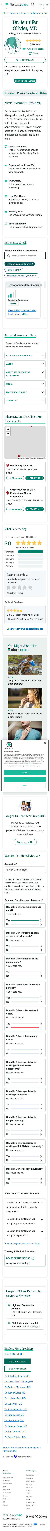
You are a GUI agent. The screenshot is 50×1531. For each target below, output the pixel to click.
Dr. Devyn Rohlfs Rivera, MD (18, 1381)
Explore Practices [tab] (17, 1368)
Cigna (9, 384)
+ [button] (8, 429)
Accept (25, 779)
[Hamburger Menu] (7, 4)
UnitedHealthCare (16, 392)
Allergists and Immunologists (33, 13)
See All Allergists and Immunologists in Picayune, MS (22, 1449)
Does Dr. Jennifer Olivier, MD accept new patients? (21, 1233)
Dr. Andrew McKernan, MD (17, 1387)
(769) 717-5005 (36, 477)
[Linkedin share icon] (36, 1517)
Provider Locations (27, 93)
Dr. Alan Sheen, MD (14, 1420)
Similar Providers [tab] (17, 1361)
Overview (9, 93)
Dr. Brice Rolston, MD (15, 1437)
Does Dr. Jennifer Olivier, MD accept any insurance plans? (21, 1221)
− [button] (8, 433)
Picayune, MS (26, 59)
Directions (16, 478)
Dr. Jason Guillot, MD (14, 1392)
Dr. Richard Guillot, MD (15, 1409)
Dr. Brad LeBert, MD (14, 1414)
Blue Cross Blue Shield (19, 355)
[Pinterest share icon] (45, 1517)
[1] (8, 587)
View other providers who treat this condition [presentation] (22, 312)
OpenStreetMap (31, 458)
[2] (13, 587)
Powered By (8, 1456)
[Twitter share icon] (41, 1517)
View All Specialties (14, 1354)
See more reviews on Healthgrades (25, 628)
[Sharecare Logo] (19, 4)
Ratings (44, 93)
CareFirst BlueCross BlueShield (18, 374)
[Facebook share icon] (28, 1517)
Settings (25, 785)
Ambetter (11, 400)
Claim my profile (25, 842)
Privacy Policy (27, 763)
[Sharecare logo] (25, 1515)
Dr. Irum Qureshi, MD (14, 1431)
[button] (41, 900)
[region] (25, 765)
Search (33, 4)
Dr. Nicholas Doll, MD (15, 1398)
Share (35, 53)
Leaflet (20, 458)
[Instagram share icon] (32, 1517)
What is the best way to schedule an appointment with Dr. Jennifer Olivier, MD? (23, 1207)
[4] (25, 587)
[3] (19, 587)
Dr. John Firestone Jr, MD (16, 1376)
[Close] (45, 743)
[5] (30, 587)
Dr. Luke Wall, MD (13, 1403)
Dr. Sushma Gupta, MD (15, 1426)
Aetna (9, 363)
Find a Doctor (9, 13)
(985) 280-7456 (36, 508)
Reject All (25, 772)
